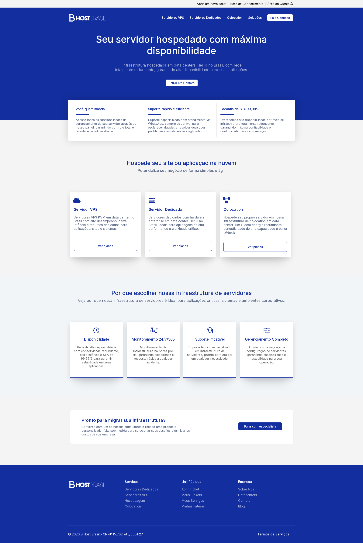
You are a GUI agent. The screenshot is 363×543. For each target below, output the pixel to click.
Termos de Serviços (273, 534)
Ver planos (105, 246)
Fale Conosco (280, 18)
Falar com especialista (260, 426)
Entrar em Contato (182, 83)
